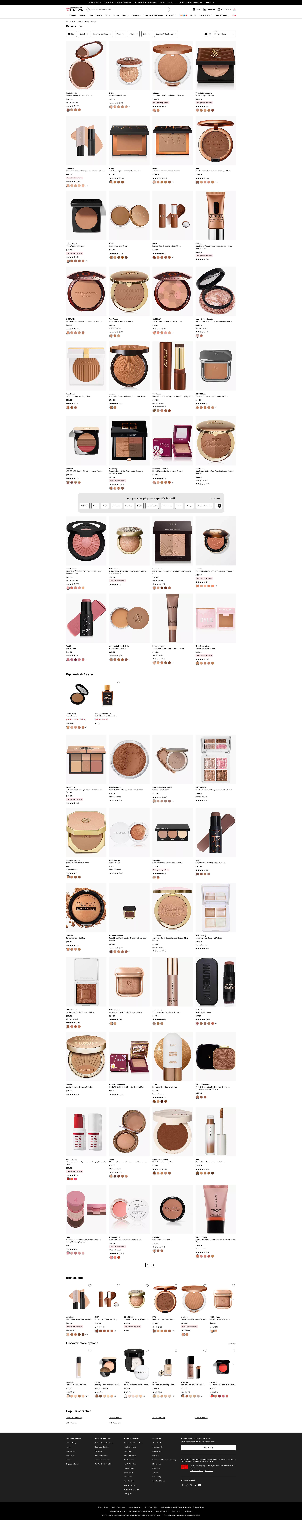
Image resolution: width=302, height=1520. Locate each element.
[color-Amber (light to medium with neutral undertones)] (114, 659)
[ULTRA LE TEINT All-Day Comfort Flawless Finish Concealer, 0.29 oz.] (79, 1364)
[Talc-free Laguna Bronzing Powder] (172, 140)
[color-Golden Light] (68, 261)
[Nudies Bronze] (216, 981)
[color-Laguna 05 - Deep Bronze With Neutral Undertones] (126, 257)
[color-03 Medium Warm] (79, 332)
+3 (129, 107)
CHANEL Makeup (158, 1418)
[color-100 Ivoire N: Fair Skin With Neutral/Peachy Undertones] (79, 185)
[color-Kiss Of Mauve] (79, 587)
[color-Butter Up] (83, 1253)
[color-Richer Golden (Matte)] (197, 182)
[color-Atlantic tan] (75, 949)
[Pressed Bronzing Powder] (216, 618)
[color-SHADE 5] (212, 110)
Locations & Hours (130, 1447)
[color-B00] (158, 1396)
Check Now (209, 1471)
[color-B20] (108, 1396)
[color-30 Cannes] (158, 587)
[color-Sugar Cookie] (71, 1253)
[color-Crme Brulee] (111, 1176)
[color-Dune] (68, 727)
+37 (173, 1396)
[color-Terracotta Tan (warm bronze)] (201, 1023)
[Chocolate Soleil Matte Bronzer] (129, 291)
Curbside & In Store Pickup (133, 1443)
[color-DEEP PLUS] (186, 1396)
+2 (173, 410)
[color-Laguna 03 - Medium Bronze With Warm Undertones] (118, 257)
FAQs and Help (71, 1443)
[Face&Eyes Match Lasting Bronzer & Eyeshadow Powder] (129, 907)
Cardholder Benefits (101, 1447)
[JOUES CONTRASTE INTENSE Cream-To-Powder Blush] (223, 1364)
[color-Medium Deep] (79, 109)
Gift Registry (128, 1494)
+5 (144, 1396)
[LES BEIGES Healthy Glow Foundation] (165, 1364)
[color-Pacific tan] (68, 949)
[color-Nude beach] (161, 1250)
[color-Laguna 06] (122, 182)
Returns (68, 1460)
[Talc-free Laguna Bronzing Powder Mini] (129, 140)
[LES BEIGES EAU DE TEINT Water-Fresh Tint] (194, 1364)
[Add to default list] (118, 682)
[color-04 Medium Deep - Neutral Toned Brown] (126, 951)
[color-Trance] (71, 659)
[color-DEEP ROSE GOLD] (68, 482)
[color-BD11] (165, 1396)
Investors (155, 1455)
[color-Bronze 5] (212, 1173)
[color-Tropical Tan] (161, 801)
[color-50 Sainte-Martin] (165, 587)
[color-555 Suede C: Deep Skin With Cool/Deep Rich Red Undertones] (83, 1334)
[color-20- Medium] (71, 877)
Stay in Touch (128, 1472)
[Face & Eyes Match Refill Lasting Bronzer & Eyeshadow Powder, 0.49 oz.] (216, 1056)
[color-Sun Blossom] (114, 1257)
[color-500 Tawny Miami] (208, 663)
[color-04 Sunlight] (165, 662)
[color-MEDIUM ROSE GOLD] (75, 482)
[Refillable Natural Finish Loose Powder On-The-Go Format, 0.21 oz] (137, 1364)
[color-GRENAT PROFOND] (219, 1396)
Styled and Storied (158, 1481)
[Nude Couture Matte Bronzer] (86, 832)
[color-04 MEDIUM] (212, 586)
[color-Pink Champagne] (154, 1023)
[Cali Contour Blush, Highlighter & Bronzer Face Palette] (86, 759)
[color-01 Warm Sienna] (111, 1023)
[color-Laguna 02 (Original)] (114, 182)
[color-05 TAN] (197, 586)
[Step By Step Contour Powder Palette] (172, 832)
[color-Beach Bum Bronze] (169, 801)
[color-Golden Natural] (71, 261)
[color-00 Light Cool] (68, 332)
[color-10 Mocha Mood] (208, 407)
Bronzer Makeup (115, 1418)
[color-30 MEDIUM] (136, 1396)
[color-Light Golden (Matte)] (201, 182)
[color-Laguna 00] (154, 182)
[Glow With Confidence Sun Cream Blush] (129, 1209)
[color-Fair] (197, 335)
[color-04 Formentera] (75, 407)
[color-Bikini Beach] (68, 1026)
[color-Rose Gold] (161, 1023)
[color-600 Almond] (212, 663)
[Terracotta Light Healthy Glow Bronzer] (172, 291)
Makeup (80, 21)
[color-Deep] (68, 109)
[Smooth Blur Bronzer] (172, 759)
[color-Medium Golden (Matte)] (212, 182)
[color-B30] (111, 1396)
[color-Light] (71, 109)
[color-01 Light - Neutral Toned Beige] (114, 951)
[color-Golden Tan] (75, 261)
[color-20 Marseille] (169, 587)
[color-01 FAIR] (201, 586)
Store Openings (129, 1481)
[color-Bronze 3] (208, 1173)
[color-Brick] (79, 727)
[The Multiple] (86, 618)
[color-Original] (165, 1173)
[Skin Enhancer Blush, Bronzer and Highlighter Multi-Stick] (86, 1131)
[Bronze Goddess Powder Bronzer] (86, 65)
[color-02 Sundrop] (158, 662)
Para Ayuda (70, 1455)
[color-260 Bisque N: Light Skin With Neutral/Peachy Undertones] (68, 185)
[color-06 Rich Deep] (111, 951)
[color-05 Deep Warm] (158, 332)
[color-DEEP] (183, 1396)
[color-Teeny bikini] (158, 1250)
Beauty (72, 21)
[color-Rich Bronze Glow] (161, 1101)
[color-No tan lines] (154, 1250)
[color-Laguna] (205, 874)
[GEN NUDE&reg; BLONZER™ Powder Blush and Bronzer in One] (86, 540)
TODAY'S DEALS (94, 2)
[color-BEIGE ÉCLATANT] (215, 1396)
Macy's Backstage (130, 1455)
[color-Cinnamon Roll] (122, 1176)
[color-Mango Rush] (71, 1179)
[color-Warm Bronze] (158, 1023)
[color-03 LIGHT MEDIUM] (208, 586)
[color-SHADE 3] (201, 110)
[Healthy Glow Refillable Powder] (108, 1364)
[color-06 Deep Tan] (154, 257)
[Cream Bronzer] (129, 618)
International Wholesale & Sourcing (164, 1460)
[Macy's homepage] (67, 22)
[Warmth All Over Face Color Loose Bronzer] (129, 759)
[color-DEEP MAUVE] (71, 482)
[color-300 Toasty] (197, 663)
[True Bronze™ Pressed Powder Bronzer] (172, 65)
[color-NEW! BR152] (100, 1396)
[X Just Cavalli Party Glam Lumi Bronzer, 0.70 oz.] (129, 540)
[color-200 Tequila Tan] (201, 663)
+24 (86, 1396)
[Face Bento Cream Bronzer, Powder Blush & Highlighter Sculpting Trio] (86, 1209)
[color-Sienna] (75, 727)
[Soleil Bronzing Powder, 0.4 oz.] (86, 366)
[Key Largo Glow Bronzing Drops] (172, 1056)
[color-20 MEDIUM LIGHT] (133, 1396)
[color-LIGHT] (190, 1396)
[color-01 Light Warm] (71, 332)
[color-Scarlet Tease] (68, 1179)
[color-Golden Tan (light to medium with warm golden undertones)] (118, 659)
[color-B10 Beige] (75, 1396)
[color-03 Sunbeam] (161, 662)
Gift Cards (98, 1451)
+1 (172, 257)
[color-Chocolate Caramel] (169, 410)
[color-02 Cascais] (68, 407)
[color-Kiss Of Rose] (71, 587)
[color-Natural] (79, 261)
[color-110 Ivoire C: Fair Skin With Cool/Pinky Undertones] (83, 185)
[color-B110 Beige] (79, 1396)
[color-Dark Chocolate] (114, 335)
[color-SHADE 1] (197, 110)
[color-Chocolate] (111, 335)
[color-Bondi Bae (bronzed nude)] (205, 1023)
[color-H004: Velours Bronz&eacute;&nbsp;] (122, 488)
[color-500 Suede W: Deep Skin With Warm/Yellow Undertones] (71, 1334)
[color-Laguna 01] (111, 182)
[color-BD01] (161, 1396)
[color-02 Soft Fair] (161, 257)
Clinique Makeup (201, 1418)
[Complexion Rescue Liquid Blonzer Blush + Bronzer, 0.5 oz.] (216, 1209)
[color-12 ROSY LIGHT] (129, 1396)
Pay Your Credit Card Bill (103, 1464)
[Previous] (69, 65)
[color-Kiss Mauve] (208, 1256)
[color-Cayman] (197, 874)
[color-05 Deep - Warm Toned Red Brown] (201, 1097)
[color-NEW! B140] (96, 1396)
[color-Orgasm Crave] (83, 659)
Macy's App (127, 1451)
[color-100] (111, 407)
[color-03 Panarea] (71, 407)
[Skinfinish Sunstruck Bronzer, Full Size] (216, 140)
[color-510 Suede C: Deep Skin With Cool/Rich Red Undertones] (75, 1334)
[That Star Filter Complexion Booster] (172, 981)
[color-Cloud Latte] (79, 1253)
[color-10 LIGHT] (125, 1396)
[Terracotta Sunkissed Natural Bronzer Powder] (86, 291)
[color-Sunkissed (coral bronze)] (212, 1023)
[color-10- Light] (68, 877)
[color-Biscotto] (83, 727)
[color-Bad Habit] (68, 659)
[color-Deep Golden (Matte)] (165, 1331)
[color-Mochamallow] (75, 1253)
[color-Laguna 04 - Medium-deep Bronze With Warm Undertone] (122, 257)
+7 (86, 659)
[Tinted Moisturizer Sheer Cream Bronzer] (172, 618)
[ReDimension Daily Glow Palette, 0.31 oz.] (216, 759)
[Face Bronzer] (79, 695)
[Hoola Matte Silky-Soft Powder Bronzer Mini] (129, 1056)
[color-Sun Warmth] (118, 1257)
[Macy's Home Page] (74, 9)
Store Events (128, 1477)
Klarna (68, 1447)
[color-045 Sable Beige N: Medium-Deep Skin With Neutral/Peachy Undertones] (75, 185)
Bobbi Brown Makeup (74, 1418)
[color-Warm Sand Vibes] (165, 801)
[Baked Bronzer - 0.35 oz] (86, 907)
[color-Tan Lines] (75, 1026)
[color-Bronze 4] (197, 1173)
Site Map (155, 1472)
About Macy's (156, 1443)
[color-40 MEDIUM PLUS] (140, 1396)
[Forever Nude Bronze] (129, 65)
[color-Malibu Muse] (79, 1026)
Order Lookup (70, 1451)
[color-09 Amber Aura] (212, 407)
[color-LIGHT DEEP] (194, 1396)
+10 (216, 182)
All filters (217, 498)
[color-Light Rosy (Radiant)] (208, 182)
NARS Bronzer (114, 1423)
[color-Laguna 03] (165, 182)
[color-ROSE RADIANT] (227, 1396)
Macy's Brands (129, 1460)
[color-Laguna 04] (118, 182)
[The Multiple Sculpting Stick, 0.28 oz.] (216, 832)
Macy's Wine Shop (130, 1464)
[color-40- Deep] (79, 877)
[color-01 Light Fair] (158, 257)
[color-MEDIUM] (198, 1396)
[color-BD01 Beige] (68, 1396)
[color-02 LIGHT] (205, 586)
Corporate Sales (157, 1447)
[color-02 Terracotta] (114, 1023)
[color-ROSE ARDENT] (223, 1396)
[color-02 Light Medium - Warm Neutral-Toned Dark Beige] (118, 951)
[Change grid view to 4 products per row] (206, 34)
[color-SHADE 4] (208, 110)
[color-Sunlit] (111, 1257)
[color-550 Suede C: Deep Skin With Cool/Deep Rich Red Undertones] (79, 1334)
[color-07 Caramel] (197, 407)
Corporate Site (157, 1451)
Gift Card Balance (101, 1455)
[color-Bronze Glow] (154, 1101)
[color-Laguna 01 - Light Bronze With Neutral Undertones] (114, 257)
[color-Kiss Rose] (205, 1256)
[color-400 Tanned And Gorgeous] (205, 663)
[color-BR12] (169, 1396)
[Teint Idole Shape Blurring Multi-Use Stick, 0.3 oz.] (86, 140)
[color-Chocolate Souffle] (165, 410)
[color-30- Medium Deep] (75, 877)
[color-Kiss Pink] (201, 1256)
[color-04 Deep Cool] (83, 332)
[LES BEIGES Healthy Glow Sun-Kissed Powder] (86, 440)
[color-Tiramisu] (118, 1176)
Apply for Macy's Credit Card (104, 1443)
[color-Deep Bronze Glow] (165, 1101)
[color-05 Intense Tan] (100, 1331)
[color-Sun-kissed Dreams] (154, 801)
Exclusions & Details (196, 1471)
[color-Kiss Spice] (212, 1256)
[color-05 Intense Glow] (122, 106)
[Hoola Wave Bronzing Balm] (172, 1131)
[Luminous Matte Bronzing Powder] (86, 1056)
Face (87, 21)
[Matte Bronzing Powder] (86, 215)
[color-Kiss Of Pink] (68, 587)
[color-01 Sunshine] (154, 662)
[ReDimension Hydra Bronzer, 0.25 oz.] (86, 981)
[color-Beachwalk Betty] (71, 1026)
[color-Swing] (79, 659)
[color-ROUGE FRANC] (211, 1396)
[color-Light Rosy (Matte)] (205, 182)
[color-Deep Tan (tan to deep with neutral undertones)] (126, 659)
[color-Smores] (114, 1176)
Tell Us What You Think (131, 1489)
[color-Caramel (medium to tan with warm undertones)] (122, 659)
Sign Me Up (208, 1447)
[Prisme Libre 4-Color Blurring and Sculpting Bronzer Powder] (129, 440)
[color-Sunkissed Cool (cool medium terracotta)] (197, 1023)
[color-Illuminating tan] (71, 949)
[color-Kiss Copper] (197, 1256)
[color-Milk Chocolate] (118, 335)
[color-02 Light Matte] (126, 106)
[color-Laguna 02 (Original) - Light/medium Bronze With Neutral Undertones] (111, 257)
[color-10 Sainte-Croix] (154, 587)
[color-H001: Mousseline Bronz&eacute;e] (114, 488)
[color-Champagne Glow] (158, 1101)
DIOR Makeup (71, 1423)
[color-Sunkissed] (154, 110)
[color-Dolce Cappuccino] (68, 1253)
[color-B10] (104, 1396)
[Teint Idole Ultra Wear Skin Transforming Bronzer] (216, 540)
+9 (115, 1396)
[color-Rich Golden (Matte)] (169, 1331)
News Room (156, 1468)
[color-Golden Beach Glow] (158, 801)
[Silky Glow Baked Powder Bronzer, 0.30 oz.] (129, 981)
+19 (86, 185)
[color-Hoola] (154, 482)
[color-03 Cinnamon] (205, 407)
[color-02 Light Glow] (111, 106)
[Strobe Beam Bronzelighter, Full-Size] (216, 1131)
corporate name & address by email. (188, 1515)
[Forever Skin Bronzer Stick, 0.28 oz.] (172, 215)
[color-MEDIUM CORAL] (79, 482)
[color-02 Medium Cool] (75, 332)
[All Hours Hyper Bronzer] (216, 65)
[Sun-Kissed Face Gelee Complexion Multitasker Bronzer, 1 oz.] (216, 215)
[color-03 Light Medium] (165, 257)
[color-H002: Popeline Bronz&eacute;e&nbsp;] (118, 488)
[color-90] (114, 407)
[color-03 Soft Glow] (114, 106)
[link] (86, 102)
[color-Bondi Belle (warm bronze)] (208, 1023)
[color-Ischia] (208, 874)
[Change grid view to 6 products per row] (210, 34)
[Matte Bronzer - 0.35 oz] (172, 1209)
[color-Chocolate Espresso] (154, 410)
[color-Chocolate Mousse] (161, 410)
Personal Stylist (129, 1468)
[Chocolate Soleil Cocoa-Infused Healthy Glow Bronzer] (172, 907)
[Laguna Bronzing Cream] (129, 215)
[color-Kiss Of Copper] (75, 587)
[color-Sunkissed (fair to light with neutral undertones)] (111, 659)
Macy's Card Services (102, 1460)
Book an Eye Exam (130, 1485)
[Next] (104, 65)
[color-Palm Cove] (201, 874)
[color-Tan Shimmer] (71, 727)
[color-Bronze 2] (205, 1173)
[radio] (68, 110)
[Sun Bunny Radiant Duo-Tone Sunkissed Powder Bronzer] (216, 440)
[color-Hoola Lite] (158, 482)
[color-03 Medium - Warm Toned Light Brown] (122, 951)
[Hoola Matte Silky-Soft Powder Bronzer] (172, 440)
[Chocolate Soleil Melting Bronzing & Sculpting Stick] (172, 366)
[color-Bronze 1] (201, 1173)
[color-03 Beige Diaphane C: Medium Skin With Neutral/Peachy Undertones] (71, 185)
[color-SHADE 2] (205, 110)
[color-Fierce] (75, 659)
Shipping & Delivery (72, 1464)
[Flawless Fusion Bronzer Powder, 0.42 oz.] (216, 366)
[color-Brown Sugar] (126, 1176)
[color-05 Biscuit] (201, 407)
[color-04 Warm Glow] (118, 106)
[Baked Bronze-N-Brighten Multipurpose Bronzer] (216, 291)
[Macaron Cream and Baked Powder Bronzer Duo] (129, 1131)
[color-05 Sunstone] (169, 662)
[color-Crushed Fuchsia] (75, 1179)
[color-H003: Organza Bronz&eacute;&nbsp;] (111, 488)
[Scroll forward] (219, 506)
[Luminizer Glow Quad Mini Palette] (216, 907)
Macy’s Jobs (156, 1464)
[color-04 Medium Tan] (169, 257)
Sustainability (156, 1477)
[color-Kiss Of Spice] (83, 587)
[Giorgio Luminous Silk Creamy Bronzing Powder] (129, 366)
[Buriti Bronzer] (129, 832)
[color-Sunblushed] (158, 110)
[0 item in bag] (234, 9)
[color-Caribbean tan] (79, 949)
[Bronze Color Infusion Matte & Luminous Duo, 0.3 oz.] (172, 540)
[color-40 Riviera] (161, 587)
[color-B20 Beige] (83, 1396)
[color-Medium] (75, 109)
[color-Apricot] (71, 1396)
